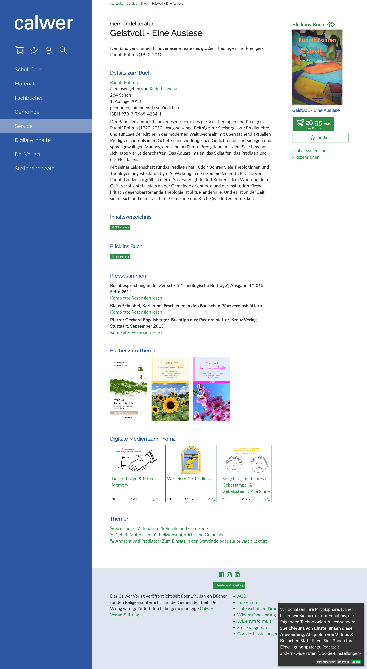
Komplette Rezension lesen (136, 298)
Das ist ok (356, 662)
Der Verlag (27, 154)
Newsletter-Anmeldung (229, 585)
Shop (144, 3)
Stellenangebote (34, 168)
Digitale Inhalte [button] (33, 140)
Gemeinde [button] (27, 112)
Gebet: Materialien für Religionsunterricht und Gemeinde (170, 534)
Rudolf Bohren (124, 82)
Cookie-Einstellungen (257, 633)
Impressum (247, 602)
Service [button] (24, 126)
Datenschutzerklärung (258, 608)
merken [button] (323, 137)
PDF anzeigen (122, 227)
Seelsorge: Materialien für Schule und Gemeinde (161, 528)
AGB (241, 596)
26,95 (318, 124)
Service (132, 3)
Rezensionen (307, 157)
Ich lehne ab (343, 662)
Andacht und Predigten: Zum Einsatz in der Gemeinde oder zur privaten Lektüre (191, 541)
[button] (154, 499)
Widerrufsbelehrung (256, 614)
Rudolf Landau (163, 88)
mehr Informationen (326, 662)
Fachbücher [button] (29, 98)
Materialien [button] (28, 84)
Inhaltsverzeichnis (312, 150)
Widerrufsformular (255, 621)
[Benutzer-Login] (48, 51)
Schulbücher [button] (30, 69)
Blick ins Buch (308, 24)
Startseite (117, 3)
